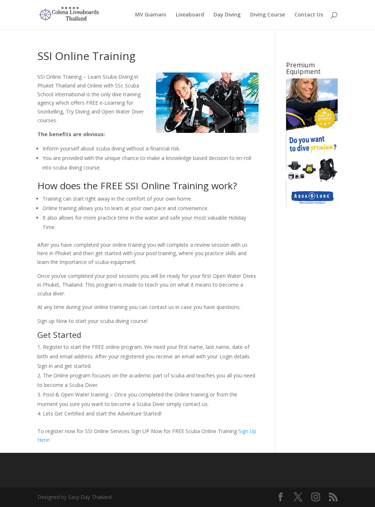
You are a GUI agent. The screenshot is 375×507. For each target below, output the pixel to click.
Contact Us (308, 15)
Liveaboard (190, 15)
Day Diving (227, 15)
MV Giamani (150, 15)
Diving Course (267, 15)
